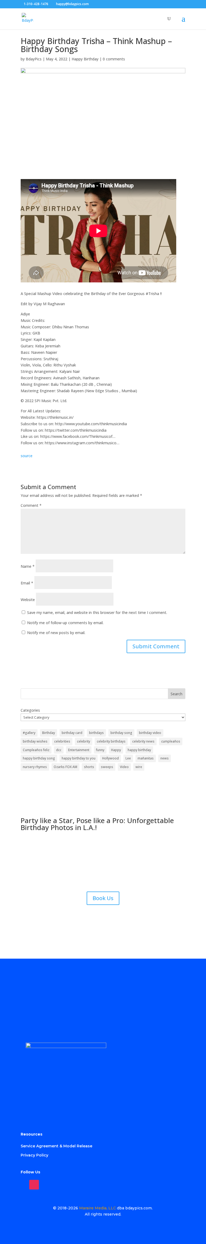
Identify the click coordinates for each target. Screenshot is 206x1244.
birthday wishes (35, 741)
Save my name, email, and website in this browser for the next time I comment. (97, 612)
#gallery (29, 732)
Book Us (103, 898)
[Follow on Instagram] (34, 1185)
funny (100, 750)
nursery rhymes (35, 767)
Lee (128, 758)
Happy (116, 750)
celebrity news (143, 741)
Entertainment (78, 750)
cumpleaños (170, 741)
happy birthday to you (78, 758)
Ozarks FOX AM (65, 767)
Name (28, 566)
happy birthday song (39, 758)
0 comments (114, 58)
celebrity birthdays (111, 741)
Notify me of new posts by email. (56, 632)
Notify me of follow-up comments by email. (65, 622)
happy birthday (139, 750)
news (164, 758)
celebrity (83, 741)
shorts (89, 767)
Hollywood (110, 758)
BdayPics (34, 58)
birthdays (96, 732)
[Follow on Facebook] (22, 1185)
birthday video (150, 732)
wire (138, 767)
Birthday (48, 732)
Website (28, 599)
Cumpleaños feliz (36, 750)
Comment (31, 505)
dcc (58, 750)
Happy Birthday (85, 58)
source (26, 455)
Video (124, 767)
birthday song (121, 732)
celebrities (62, 741)
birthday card (72, 732)
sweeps (107, 767)
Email (27, 582)
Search (176, 693)
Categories (30, 710)
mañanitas (146, 758)
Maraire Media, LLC (97, 1208)
